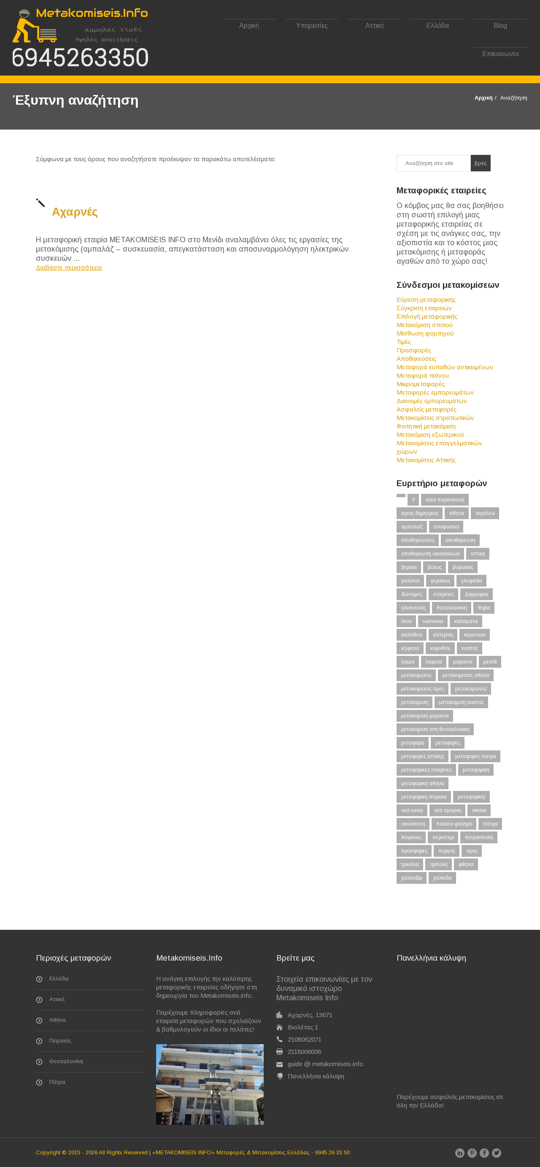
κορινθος (440, 648)
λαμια (408, 662)
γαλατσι (410, 581)
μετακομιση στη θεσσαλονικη (435, 729)
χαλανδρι (411, 878)
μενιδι (490, 662)
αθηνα (456, 513)
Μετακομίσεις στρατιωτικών (435, 417)
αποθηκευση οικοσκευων (430, 554)
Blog (500, 25)
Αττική (374, 25)
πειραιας (411, 837)
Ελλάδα (437, 25)
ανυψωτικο (446, 527)
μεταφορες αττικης (422, 756)
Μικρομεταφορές (421, 383)
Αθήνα (57, 1020)
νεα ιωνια (412, 810)
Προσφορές (414, 350)
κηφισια (410, 648)
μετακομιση (414, 702)
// (413, 500)
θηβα (484, 608)
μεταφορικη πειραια (424, 797)
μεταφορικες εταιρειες (426, 770)
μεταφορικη (476, 770)
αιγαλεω (485, 513)
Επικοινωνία (500, 53)
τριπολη (439, 864)
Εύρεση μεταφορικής (426, 299)
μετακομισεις (416, 675)
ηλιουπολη (413, 608)
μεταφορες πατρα (475, 756)
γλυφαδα (471, 581)
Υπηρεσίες (312, 25)
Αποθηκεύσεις (416, 358)
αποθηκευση (460, 540)
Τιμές (404, 341)
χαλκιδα (442, 878)
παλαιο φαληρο (454, 824)
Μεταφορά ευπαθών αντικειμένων (445, 367)
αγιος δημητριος (419, 513)
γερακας (440, 581)
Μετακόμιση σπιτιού (425, 324)
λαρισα (434, 662)
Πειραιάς (60, 1040)
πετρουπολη (479, 837)
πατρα (490, 824)
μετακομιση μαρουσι (425, 716)
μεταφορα (412, 743)
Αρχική (249, 25)
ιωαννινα (433, 621)
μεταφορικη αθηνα (422, 783)
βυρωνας (463, 567)
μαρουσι (462, 662)
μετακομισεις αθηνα (466, 675)
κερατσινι (475, 635)
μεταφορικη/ (472, 797)
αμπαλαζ (412, 527)
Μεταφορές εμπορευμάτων (435, 392)
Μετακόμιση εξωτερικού (430, 434)
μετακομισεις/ (471, 689)
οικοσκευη (413, 824)
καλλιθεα (411, 635)
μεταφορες (447, 743)
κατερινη (443, 635)
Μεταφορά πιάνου (423, 375)
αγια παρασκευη (445, 500)
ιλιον (406, 621)
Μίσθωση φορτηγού (425, 333)
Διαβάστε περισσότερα (69, 267)
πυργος (446, 851)
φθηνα (466, 864)
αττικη (478, 554)
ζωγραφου (477, 594)
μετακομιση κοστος (461, 702)
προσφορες (414, 851)
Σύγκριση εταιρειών (424, 307)
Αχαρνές (75, 212)
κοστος (470, 648)
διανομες (411, 594)
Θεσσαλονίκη (66, 1061)
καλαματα (466, 621)
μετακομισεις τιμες (422, 689)
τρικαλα (410, 864)
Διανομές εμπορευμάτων (432, 400)
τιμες (472, 851)
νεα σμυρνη (447, 810)
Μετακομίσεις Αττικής (426, 459)
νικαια (479, 810)
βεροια (409, 567)
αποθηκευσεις (418, 540)
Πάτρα (57, 1082)
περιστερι (443, 837)
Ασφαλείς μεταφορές (426, 409)
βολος (435, 567)
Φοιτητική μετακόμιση (426, 426)
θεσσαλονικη (452, 608)
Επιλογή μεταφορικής (427, 316)
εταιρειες (443, 594)
